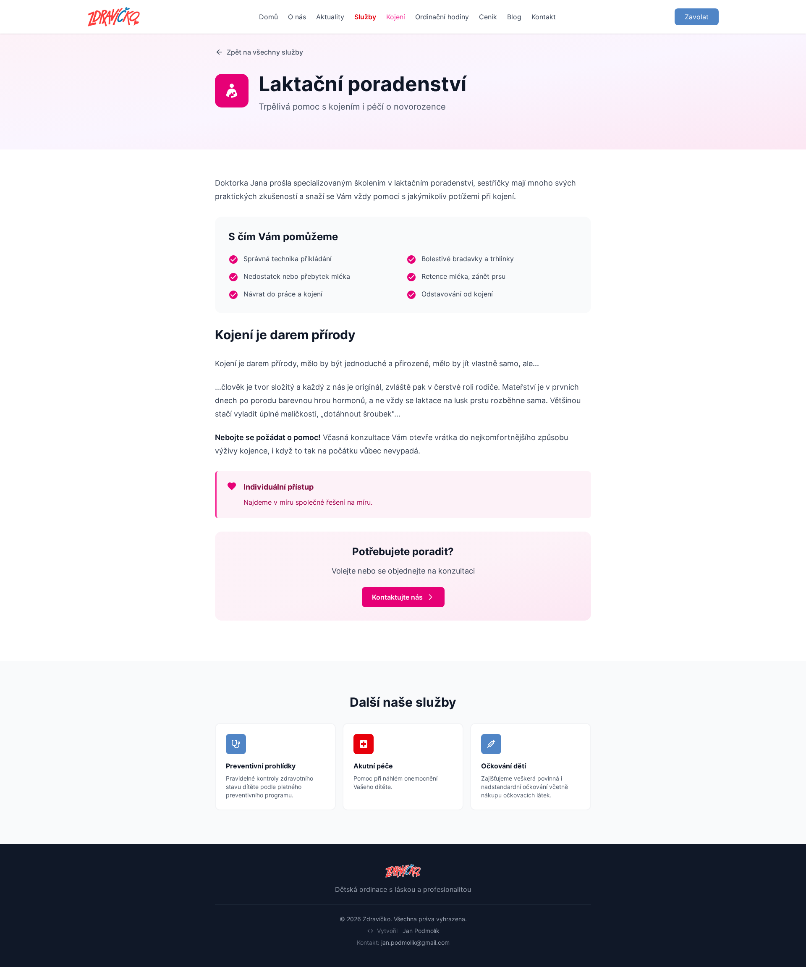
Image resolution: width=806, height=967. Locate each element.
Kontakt (543, 17)
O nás (297, 17)
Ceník (488, 17)
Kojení (395, 17)
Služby (365, 17)
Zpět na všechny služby (265, 52)
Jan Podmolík (421, 930)
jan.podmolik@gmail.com (415, 942)
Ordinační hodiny (442, 17)
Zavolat (697, 17)
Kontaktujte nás (397, 597)
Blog (514, 17)
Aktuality (330, 17)
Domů (268, 17)
